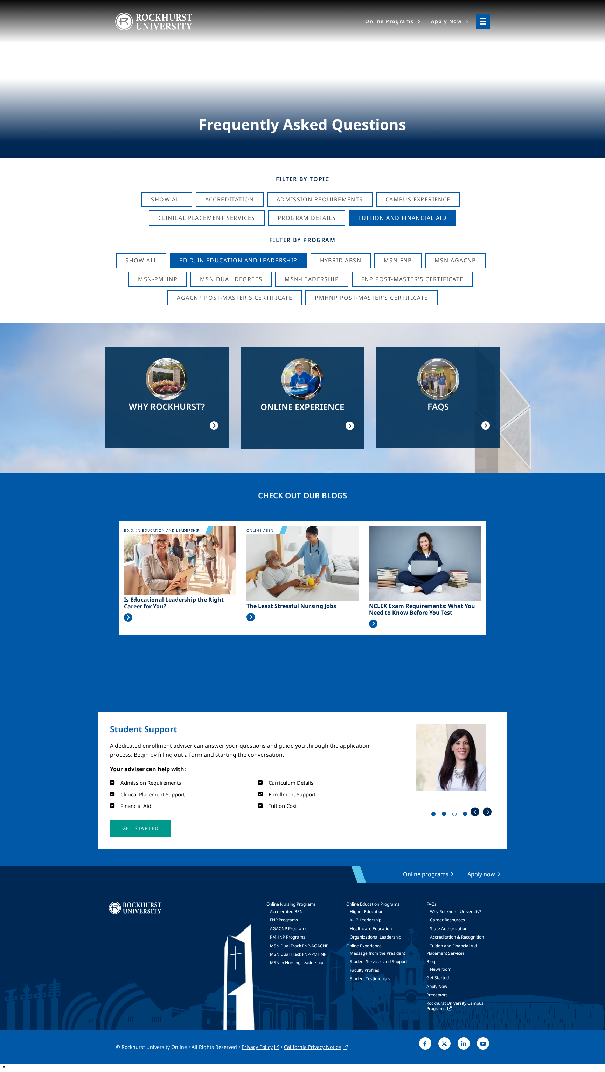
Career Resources (447, 920)
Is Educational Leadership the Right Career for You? (174, 603)
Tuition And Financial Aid (402, 218)
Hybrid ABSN (340, 260)
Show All (166, 199)
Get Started (437, 978)
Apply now (481, 874)
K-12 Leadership (365, 920)
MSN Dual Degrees (231, 279)
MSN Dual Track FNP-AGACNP (299, 946)
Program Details (307, 218)
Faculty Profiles (364, 970)
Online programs (425, 874)
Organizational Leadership (375, 937)
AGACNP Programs (288, 929)
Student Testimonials (370, 979)
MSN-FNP (398, 260)
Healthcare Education (371, 929)
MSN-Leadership (312, 279)
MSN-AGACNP (455, 260)
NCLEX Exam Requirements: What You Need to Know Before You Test (422, 609)
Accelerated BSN (286, 911)
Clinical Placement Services (206, 218)
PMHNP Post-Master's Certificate (371, 298)
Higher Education (366, 911)
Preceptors (437, 995)
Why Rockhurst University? (455, 911)
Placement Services (445, 953)
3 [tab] (455, 815)
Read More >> (128, 617)
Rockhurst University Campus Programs (455, 1005)
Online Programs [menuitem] (389, 21)
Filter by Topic (302, 179)
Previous (475, 812)
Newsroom (440, 969)
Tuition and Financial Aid (453, 946)
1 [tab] (434, 815)
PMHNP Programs (287, 937)
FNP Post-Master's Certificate (412, 279)
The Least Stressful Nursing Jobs (291, 606)
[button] (140, 828)
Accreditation (229, 199)
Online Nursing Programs (291, 904)
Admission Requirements (320, 199)
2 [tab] (445, 815)
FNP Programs (284, 920)
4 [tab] (466, 815)
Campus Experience (418, 199)
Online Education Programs (372, 904)
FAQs (431, 904)
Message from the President (377, 953)
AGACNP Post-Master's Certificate (234, 298)
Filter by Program (302, 240)
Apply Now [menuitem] (446, 21)
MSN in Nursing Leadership (296, 963)
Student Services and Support (378, 961)
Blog (430, 961)
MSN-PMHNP (158, 279)
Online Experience (364, 946)
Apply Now (436, 986)
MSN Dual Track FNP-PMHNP (298, 954)
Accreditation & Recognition (457, 937)
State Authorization (448, 929)
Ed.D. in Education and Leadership (238, 260)
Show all (141, 260)
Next (487, 812)
